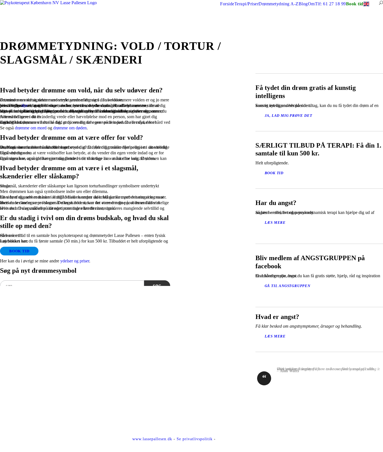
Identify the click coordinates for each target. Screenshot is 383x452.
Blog (303, 3)
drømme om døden (70, 127)
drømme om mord (31, 127)
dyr (24, 105)
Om (311, 3)
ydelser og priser (74, 260)
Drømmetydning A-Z (279, 3)
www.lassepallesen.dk (152, 439)
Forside (227, 3)
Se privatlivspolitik (195, 439)
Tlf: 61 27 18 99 (330, 3)
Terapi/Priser (246, 3)
